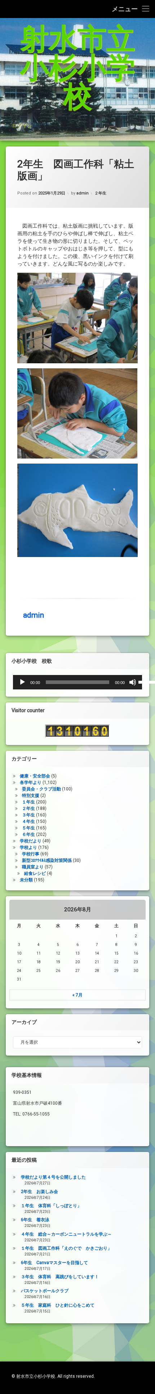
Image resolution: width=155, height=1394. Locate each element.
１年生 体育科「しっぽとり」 (51, 1205)
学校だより (30, 840)
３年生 (28, 814)
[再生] (22, 682)
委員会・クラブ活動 (41, 789)
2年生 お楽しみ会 (39, 1191)
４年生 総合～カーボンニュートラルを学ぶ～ (66, 1234)
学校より (28, 847)
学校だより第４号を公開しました (53, 1177)
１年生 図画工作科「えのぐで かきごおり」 (66, 1248)
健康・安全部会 (35, 776)
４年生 (28, 821)
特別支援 (30, 795)
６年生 (28, 834)
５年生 (28, 827)
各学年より (30, 782)
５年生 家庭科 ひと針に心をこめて (57, 1305)
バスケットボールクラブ (44, 1290)
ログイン (22, 125)
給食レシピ (35, 873)
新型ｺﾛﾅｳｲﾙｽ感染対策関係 (47, 860)
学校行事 (30, 853)
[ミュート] (132, 682)
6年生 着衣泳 (35, 1219)
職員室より (33, 866)
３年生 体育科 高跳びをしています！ (60, 1276)
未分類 (26, 879)
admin (82, 193)
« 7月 (77, 995)
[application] (77, 682)
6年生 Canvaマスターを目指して (54, 1262)
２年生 (100, 193)
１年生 (28, 802)
